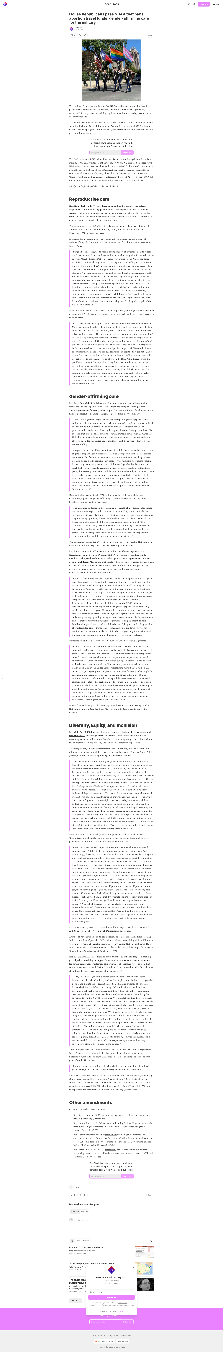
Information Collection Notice (111, 1305)
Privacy (109, 1335)
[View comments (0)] (79, 35)
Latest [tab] (78, 1241)
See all (74, 1301)
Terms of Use (122, 1303)
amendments (92, 937)
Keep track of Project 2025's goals (82, 1250)
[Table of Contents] (2, 676)
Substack (100, 1347)
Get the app (123, 1341)
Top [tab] (72, 1241)
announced (94, 213)
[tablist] (79, 1211)
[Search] (189, 4)
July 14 (114, 186)
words (135, 177)
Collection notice (126, 1335)
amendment (117, 206)
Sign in (216, 4)
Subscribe (204, 4)
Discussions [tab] (87, 1241)
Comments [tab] (75, 1212)
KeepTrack (79, 27)
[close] (134, 1267)
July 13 (103, 186)
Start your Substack (105, 1341)
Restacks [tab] (84, 1212)
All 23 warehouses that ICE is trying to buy (91, 1263)
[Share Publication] (194, 4)
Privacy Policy (129, 1305)
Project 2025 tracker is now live (86, 1247)
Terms (115, 1335)
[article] (111, 1252)
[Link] (66, 199)
